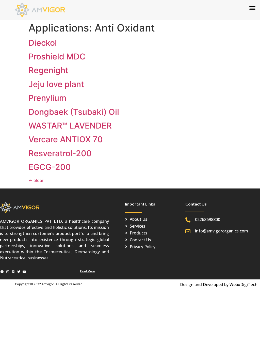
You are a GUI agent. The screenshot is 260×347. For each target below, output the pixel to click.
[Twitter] (19, 272)
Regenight (48, 70)
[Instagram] (8, 272)
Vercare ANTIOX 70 (65, 139)
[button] (252, 8)
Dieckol (42, 43)
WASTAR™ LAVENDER (70, 126)
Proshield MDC (57, 56)
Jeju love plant (56, 84)
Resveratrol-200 (60, 153)
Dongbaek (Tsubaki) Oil (73, 112)
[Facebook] (2, 272)
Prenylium (47, 98)
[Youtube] (24, 272)
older (35, 180)
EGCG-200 (49, 167)
